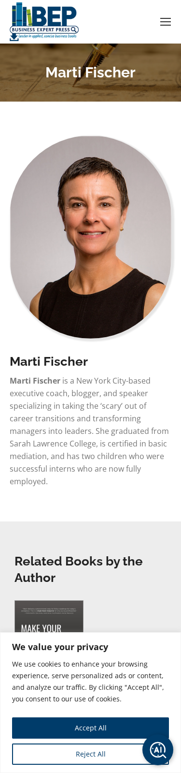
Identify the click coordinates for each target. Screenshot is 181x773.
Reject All (91, 753)
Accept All (91, 727)
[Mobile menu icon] (165, 22)
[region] (90, 702)
